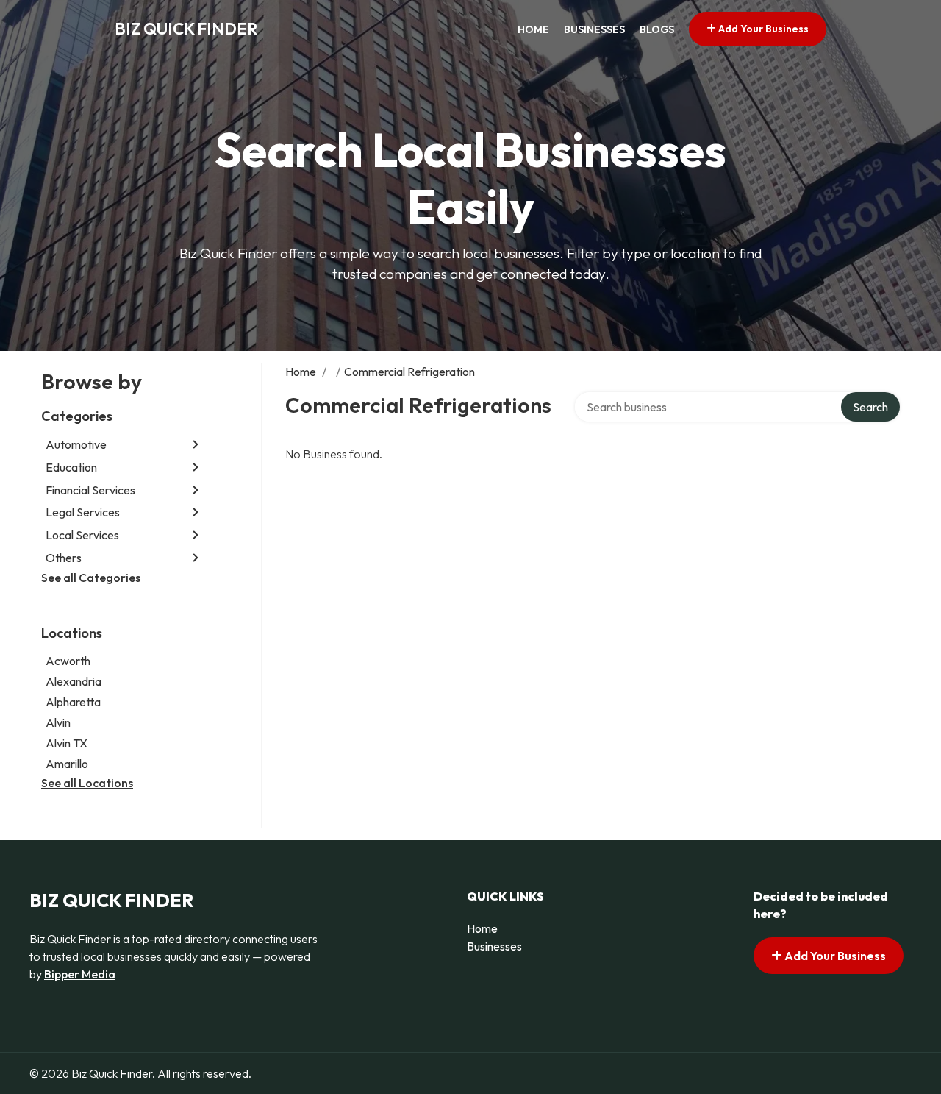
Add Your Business (762, 28)
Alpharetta (73, 702)
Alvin (58, 722)
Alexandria (73, 681)
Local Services (82, 535)
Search (870, 406)
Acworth (68, 660)
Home (533, 29)
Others (64, 557)
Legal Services (83, 512)
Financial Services (90, 490)
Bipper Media (79, 974)
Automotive (76, 444)
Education (71, 467)
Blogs (657, 29)
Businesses (594, 29)
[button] (195, 444)
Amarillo (67, 763)
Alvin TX (66, 743)
